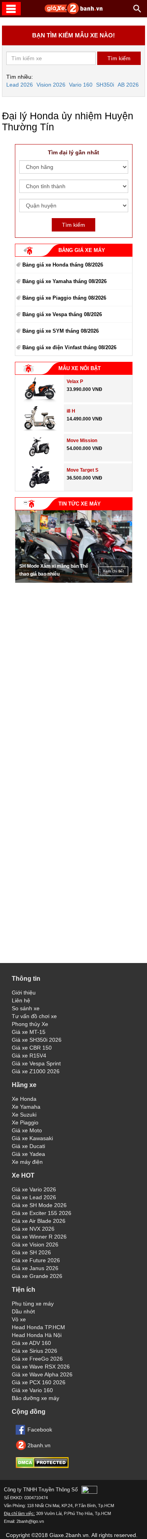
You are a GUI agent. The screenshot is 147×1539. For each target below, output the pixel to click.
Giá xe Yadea (28, 1154)
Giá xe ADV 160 (31, 1343)
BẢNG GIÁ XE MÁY (81, 250)
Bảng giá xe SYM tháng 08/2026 (60, 331)
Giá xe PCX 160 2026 (38, 1382)
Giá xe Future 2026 (36, 1260)
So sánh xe (26, 1008)
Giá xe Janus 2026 (35, 1268)
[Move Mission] (39, 459)
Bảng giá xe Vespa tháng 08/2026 (62, 314)
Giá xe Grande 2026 (37, 1276)
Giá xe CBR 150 (32, 1048)
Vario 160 (81, 84)
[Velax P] (39, 400)
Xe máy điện (27, 1162)
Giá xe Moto (27, 1130)
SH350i (105, 84)
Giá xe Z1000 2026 (36, 1071)
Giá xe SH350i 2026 (37, 1040)
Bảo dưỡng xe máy (35, 1398)
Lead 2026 (19, 84)
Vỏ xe (19, 1319)
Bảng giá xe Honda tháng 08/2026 (62, 265)
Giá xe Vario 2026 (34, 1189)
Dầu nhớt (23, 1311)
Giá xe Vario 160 (32, 1390)
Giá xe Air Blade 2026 (38, 1221)
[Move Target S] (39, 489)
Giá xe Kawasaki (32, 1138)
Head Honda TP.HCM (38, 1327)
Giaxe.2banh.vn (69, 1535)
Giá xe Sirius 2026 (34, 1351)
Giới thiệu (24, 992)
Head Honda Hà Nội (37, 1335)
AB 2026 (128, 84)
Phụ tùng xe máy (33, 1303)
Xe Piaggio (25, 1122)
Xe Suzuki (24, 1114)
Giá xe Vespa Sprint (36, 1063)
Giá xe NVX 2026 (33, 1229)
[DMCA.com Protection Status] (42, 1466)
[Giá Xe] (74, 12)
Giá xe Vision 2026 (35, 1244)
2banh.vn (39, 1445)
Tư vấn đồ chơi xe (34, 1016)
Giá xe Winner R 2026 (39, 1236)
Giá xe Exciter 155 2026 (41, 1213)
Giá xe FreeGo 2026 (37, 1359)
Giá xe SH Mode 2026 (39, 1205)
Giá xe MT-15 (28, 1032)
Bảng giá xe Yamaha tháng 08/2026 (64, 281)
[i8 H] (40, 430)
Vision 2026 (50, 84)
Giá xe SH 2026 (31, 1252)
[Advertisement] (74, 636)
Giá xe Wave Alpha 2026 (42, 1374)
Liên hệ (21, 1000)
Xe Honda (24, 1099)
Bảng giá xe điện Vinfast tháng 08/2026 (69, 347)
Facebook (39, 1429)
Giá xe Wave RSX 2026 (41, 1366)
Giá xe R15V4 (29, 1055)
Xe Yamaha (26, 1107)
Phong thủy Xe (30, 1024)
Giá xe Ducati (28, 1146)
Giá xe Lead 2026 (34, 1197)
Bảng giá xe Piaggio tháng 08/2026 (64, 298)
